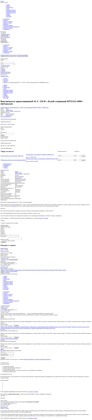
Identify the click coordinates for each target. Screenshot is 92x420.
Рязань (56, 326)
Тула (17, 328)
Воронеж (43, 326)
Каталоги (5, 297)
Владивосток (27, 328)
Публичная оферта (8, 25)
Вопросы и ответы (8, 28)
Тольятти (47, 328)
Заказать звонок (4, 35)
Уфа (54, 328)
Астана (2, 338)
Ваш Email (3, 236)
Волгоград (20, 328)
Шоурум (5, 20)
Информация (6, 165)
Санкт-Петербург (9, 326)
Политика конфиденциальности (11, 26)
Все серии (5, 97)
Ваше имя (3, 234)
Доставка (5, 166)
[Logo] (2, 1)
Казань (47, 326)
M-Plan (8, 14)
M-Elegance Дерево (11, 10)
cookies (10, 314)
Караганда (11, 338)
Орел (43, 328)
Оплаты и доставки (43, 218)
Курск (51, 328)
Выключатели (9, 115)
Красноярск (8, 328)
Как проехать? (4, 267)
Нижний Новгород (25, 326)
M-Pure (8, 6)
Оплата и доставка (8, 21)
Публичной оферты (29, 359)
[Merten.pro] (9, 271)
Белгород (3, 328)
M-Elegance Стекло (11, 12)
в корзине (5, 72)
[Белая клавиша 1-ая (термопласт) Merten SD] (13, 156)
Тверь (59, 326)
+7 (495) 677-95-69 (5, 34)
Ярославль (74, 326)
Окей (2, 316)
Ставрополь (33, 328)
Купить (2, 135)
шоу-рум (14, 206)
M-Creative (9, 16)
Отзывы (5, 167)
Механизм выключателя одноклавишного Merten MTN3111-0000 (42, 158)
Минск (2, 349)
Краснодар (64, 326)
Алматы (6, 338)
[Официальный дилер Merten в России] (14, 55)
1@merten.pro (7, 37)
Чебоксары (39, 328)
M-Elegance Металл (11, 11)
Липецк (79, 326)
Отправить (3, 242)
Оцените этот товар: (6, 227)
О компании (6, 19)
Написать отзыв (4, 225)
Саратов (13, 328)
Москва (2, 326)
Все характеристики (5, 116)
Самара (39, 326)
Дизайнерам (6, 29)
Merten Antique (4, 248)
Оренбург (69, 326)
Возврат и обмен (7, 22)
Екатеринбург (16, 326)
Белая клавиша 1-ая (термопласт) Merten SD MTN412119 (40, 154)
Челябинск (52, 326)
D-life (7, 8)
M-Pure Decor (9, 7)
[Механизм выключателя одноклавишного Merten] (13, 160)
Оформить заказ (4, 76)
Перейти (16, 325)
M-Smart (8, 15)
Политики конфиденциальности (43, 359)
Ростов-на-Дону (85, 326)
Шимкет (16, 338)
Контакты (5, 24)
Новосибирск (33, 326)
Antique (8, 5)
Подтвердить (4, 41)
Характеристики (7, 163)
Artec (11, 110)
